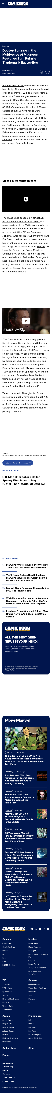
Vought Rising (8, 1006)
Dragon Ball (7, 1023)
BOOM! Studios (8, 965)
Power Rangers (34, 1034)
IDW (4, 961)
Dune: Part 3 (33, 964)
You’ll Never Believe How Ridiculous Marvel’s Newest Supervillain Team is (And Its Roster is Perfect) (26, 578)
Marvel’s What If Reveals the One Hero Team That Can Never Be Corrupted (27, 566)
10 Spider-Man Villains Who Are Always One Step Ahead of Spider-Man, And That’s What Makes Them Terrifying (24, 760)
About (5, 1070)
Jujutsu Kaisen (8, 1031)
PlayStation (33, 999)
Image (4, 958)
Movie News (33, 943)
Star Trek (32, 1031)
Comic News (7, 943)
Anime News (7, 1020)
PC (29, 1002)
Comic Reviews (8, 947)
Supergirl (32, 950)
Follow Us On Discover (17, 463)
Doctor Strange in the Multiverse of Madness (20, 455)
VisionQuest (7, 1009)
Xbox (30, 995)
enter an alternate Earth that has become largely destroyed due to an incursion (23, 136)
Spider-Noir (7, 991)
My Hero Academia (10, 1038)
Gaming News (34, 984)
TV (4, 980)
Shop (31, 1048)
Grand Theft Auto (35, 1038)
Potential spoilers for (13, 85)
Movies (9, 772)
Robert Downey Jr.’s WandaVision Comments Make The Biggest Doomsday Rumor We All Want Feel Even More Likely (18, 878)
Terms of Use (17, 668)
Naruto (5, 1034)
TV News (6, 984)
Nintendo (32, 991)
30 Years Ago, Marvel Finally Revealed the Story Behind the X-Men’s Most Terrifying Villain (19, 837)
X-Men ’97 (6, 995)
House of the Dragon (10, 999)
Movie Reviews (34, 947)
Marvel (6, 46)
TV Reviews (7, 988)
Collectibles (9, 1048)
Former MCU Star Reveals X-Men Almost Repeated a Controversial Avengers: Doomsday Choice (19, 856)
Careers (6, 1074)
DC (3, 954)
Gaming (32, 980)
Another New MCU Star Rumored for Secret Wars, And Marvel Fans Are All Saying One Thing (19, 779)
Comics (9, 752)
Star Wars (32, 1027)
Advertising (7, 1067)
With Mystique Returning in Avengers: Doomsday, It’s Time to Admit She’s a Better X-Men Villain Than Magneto (27, 601)
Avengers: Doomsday (37, 967)
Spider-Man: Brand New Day (38, 955)
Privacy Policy (9, 670)
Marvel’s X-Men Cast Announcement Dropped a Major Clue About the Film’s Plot (19, 798)
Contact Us (7, 1063)
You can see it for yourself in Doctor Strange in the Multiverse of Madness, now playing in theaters (25, 407)
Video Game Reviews (37, 988)
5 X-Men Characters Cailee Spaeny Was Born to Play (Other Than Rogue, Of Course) (23, 480)
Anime (6, 1016)
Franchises (35, 1016)
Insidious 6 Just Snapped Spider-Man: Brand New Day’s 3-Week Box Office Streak (27, 614)
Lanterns (6, 1002)
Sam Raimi (43, 455)
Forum (6, 1055)
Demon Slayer (8, 1027)
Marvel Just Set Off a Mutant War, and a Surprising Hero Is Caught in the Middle (19, 818)
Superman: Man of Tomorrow (36, 972)
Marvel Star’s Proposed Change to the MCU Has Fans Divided (27, 589)
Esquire (41, 246)
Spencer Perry (8, 70)
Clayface (31, 960)
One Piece (6, 1042)
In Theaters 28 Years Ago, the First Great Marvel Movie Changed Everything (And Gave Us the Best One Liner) (19, 902)
